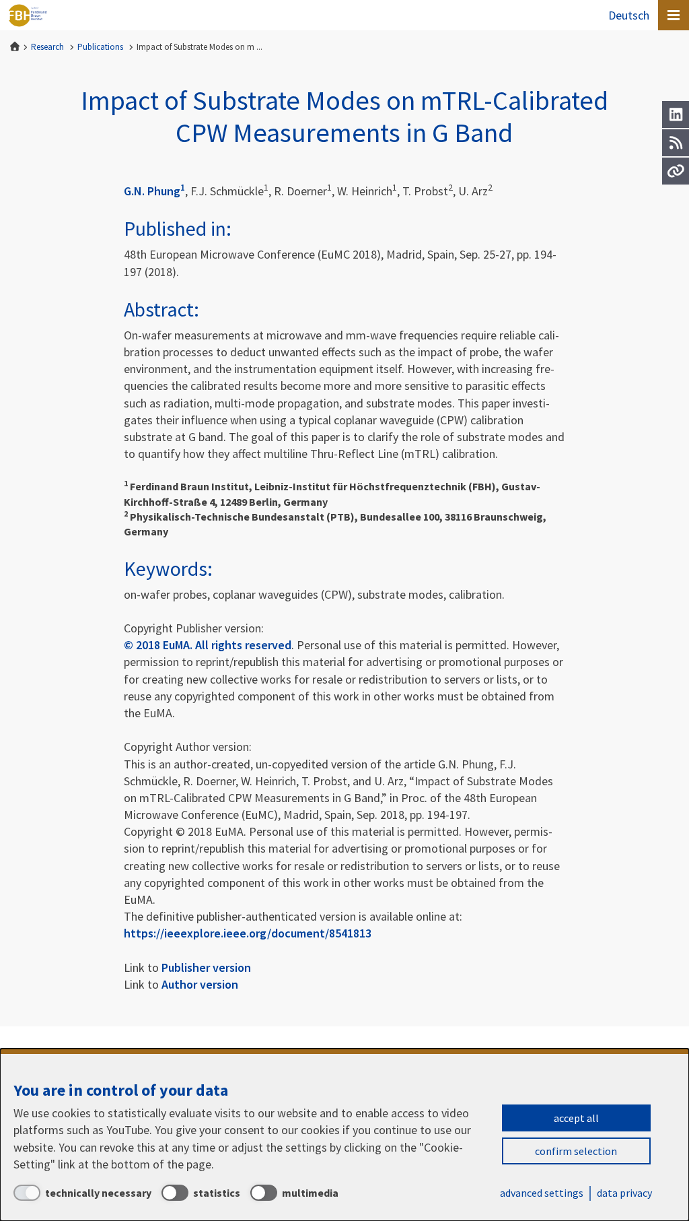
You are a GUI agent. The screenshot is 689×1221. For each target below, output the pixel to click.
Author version (199, 984)
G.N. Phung (154, 191)
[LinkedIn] (675, 114)
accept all (576, 1118)
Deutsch (628, 15)
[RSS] (675, 142)
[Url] (675, 171)
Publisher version (206, 967)
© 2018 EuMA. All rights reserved (207, 645)
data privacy (624, 1192)
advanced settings (541, 1192)
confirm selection (576, 1151)
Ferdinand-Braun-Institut (27, 15)
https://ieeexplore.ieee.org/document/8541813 (247, 933)
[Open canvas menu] (673, 15)
